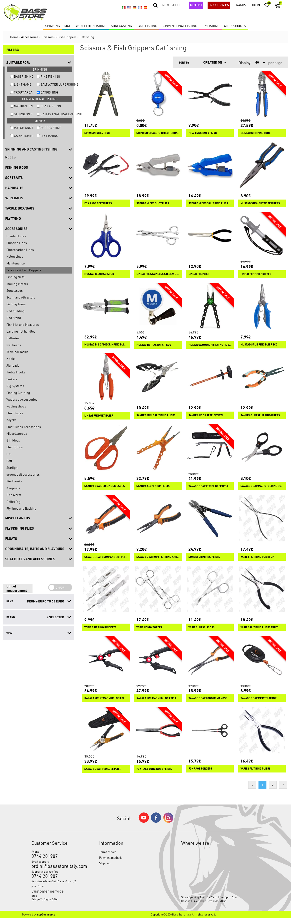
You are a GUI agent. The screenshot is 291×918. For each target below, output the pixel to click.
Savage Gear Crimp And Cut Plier (106, 557)
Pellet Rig (13, 501)
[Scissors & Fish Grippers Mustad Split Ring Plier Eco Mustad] (262, 306)
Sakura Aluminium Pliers (153, 486)
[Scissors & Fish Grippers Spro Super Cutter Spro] (106, 94)
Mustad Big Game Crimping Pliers (106, 344)
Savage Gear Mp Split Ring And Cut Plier (158, 556)
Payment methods (110, 857)
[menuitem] (56, 895)
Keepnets (13, 488)
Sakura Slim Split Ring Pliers (260, 415)
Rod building (15, 311)
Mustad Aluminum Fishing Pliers (210, 344)
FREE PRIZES (218, 4)
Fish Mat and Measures (22, 324)
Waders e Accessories (22, 399)
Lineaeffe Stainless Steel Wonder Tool (158, 274)
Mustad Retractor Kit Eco (153, 344)
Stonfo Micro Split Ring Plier (208, 203)
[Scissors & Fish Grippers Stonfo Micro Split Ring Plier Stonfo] (210, 165)
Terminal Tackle (17, 352)
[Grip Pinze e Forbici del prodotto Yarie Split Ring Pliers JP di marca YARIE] (262, 518)
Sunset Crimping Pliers (204, 556)
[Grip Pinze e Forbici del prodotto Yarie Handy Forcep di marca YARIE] (158, 589)
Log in (255, 5)
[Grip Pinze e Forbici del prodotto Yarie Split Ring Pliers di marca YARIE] (262, 730)
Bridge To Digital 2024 (44, 899)
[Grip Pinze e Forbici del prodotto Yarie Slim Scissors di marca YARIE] (210, 589)
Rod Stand (13, 318)
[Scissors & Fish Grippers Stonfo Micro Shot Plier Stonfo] (158, 165)
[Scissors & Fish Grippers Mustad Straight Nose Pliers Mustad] (262, 165)
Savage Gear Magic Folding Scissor (262, 486)
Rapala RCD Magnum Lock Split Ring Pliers (158, 698)
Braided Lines (16, 236)
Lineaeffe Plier (198, 274)
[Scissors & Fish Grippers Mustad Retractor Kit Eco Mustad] (158, 306)
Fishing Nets (15, 277)
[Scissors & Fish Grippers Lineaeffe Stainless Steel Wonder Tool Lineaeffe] (158, 235)
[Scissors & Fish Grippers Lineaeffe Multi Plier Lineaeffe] (106, 377)
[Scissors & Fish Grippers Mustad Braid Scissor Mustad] (106, 235)
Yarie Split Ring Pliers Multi (259, 627)
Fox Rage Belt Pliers (98, 203)
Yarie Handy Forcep (149, 627)
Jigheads (12, 365)
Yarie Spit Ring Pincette (100, 627)
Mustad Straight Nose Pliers (260, 203)
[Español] (145, 7)
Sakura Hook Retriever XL (205, 415)
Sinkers (11, 379)
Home (14, 37)
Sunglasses (14, 290)
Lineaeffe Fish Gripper (256, 274)
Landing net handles (20, 331)
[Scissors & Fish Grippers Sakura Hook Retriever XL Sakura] (210, 377)
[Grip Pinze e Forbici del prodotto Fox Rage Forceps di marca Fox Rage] (210, 730)
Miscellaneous (16, 433)
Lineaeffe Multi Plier (98, 415)
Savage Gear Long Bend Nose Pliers (210, 698)
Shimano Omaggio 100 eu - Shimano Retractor (158, 133)
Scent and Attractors (20, 297)
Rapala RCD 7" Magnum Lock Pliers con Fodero (106, 698)
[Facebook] (156, 821)
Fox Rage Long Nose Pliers (154, 768)
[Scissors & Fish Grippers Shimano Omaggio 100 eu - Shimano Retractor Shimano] (158, 94)
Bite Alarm (13, 495)
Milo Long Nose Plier (202, 132)
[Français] (140, 7)
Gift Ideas (13, 440)
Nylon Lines (14, 256)
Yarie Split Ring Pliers (256, 768)
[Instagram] (168, 821)
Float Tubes (14, 413)
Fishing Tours (16, 304)
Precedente (252, 785)
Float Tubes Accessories (23, 426)
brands (240, 5)
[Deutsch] (134, 7)
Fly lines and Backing (21, 508)
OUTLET (196, 4)
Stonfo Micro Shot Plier (152, 203)
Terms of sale (107, 852)
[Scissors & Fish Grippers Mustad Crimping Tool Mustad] (262, 94)
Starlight (12, 467)
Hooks (10, 358)
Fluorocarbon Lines (20, 249)
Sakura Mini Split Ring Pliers (156, 415)
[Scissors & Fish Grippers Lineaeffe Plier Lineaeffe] (210, 235)
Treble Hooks (15, 372)
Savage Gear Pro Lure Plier (102, 768)
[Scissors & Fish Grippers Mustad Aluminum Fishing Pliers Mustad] (210, 306)
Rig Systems (15, 386)
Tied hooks (14, 481)
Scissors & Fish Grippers (23, 270)
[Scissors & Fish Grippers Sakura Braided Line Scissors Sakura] (106, 448)
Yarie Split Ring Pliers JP (257, 556)
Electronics (14, 447)
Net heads (13, 345)
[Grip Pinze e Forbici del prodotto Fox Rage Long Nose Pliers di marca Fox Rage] (158, 730)
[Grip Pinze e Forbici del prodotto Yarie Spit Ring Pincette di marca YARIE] (106, 589)
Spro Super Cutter (97, 132)
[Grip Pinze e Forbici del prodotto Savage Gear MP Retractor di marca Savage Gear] (262, 660)
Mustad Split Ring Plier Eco (259, 344)
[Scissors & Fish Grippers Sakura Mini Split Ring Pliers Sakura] (158, 377)
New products (173, 5)
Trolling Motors (17, 283)
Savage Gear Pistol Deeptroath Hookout (210, 486)
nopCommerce (46, 914)
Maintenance (15, 263)
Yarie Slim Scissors (201, 627)
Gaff (9, 461)
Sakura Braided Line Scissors (104, 486)
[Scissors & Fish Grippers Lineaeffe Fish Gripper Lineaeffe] (262, 235)
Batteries (13, 338)
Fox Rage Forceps (200, 768)
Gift (9, 454)
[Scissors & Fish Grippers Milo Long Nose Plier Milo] (210, 94)
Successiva (283, 785)
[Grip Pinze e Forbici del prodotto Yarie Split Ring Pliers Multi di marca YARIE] (262, 589)
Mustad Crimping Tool (255, 133)
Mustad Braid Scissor (99, 274)
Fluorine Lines (16, 243)
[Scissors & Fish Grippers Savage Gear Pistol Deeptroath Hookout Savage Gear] (210, 448)
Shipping (104, 863)
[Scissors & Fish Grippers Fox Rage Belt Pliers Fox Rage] (106, 165)
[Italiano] (123, 7)
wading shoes (16, 406)
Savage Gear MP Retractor (258, 698)
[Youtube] (143, 821)
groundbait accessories (23, 474)
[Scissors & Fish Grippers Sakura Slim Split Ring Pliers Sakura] (262, 377)
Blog (34, 895)
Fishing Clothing (18, 392)
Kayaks (11, 420)
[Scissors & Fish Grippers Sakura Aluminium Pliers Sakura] (158, 448)
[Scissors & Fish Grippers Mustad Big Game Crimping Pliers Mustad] (106, 306)
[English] (129, 7)
